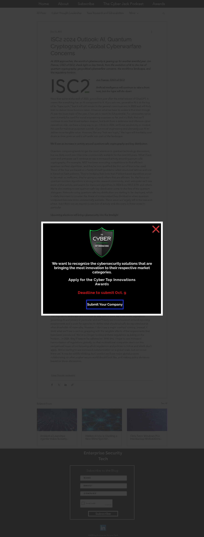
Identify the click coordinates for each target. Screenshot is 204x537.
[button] (156, 229)
